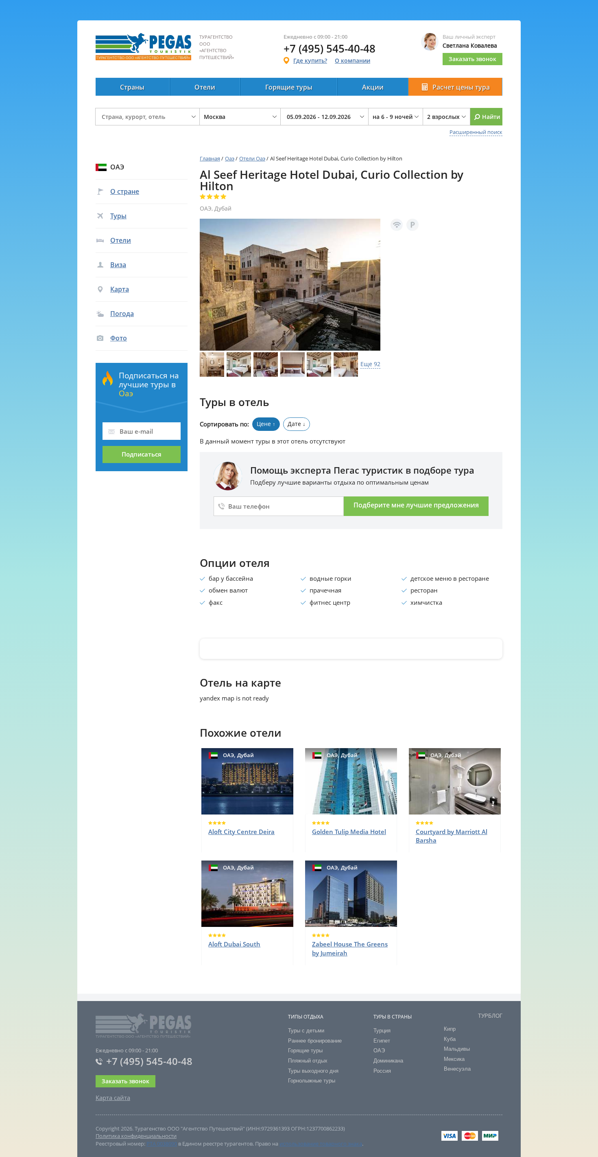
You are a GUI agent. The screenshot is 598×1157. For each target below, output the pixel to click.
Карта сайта (113, 1097)
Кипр (450, 1029)
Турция (382, 1030)
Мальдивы (457, 1049)
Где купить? (310, 60)
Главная (210, 158)
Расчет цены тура (461, 87)
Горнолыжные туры (311, 1081)
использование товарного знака (320, 1143)
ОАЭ (379, 1050)
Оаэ (229, 158)
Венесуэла (457, 1069)
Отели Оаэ (252, 158)
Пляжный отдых (307, 1061)
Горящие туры (288, 87)
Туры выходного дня (313, 1071)
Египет (381, 1041)
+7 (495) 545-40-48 (149, 1061)
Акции (373, 87)
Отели (204, 87)
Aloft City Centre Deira (241, 832)
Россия (382, 1071)
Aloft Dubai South (234, 944)
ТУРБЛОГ (490, 1016)
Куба (450, 1039)
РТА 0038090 (161, 1143)
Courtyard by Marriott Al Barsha (451, 836)
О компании (352, 60)
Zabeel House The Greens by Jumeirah (350, 948)
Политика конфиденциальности (136, 1135)
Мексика (454, 1059)
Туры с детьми (306, 1030)
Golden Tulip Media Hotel (349, 832)
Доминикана (388, 1061)
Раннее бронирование (315, 1041)
